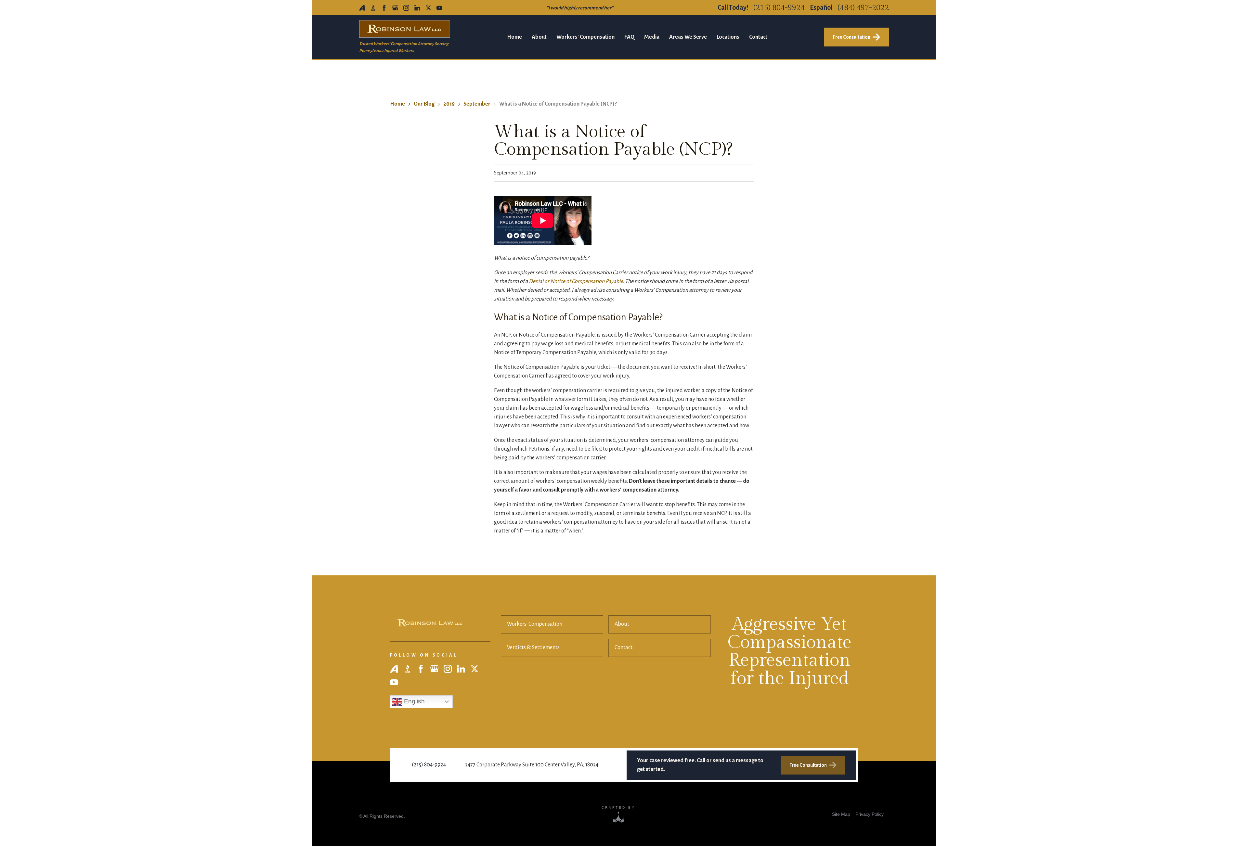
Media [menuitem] (651, 37)
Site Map (841, 814)
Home (397, 104)
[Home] (430, 623)
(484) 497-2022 (863, 8)
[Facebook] (384, 8)
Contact (623, 647)
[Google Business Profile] (395, 8)
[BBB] (373, 8)
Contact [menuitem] (758, 37)
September (476, 104)
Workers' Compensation (534, 624)
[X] (428, 8)
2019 (449, 104)
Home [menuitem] (514, 37)
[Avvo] (362, 8)
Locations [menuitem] (728, 37)
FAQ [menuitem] (629, 37)
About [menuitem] (539, 37)
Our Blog (424, 104)
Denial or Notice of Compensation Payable (576, 281)
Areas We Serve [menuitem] (688, 37)
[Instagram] (406, 8)
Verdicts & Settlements (533, 647)
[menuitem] (841, 814)
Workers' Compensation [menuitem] (585, 37)
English (413, 701)
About (622, 624)
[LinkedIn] (417, 8)
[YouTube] (439, 8)
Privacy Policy (869, 814)
